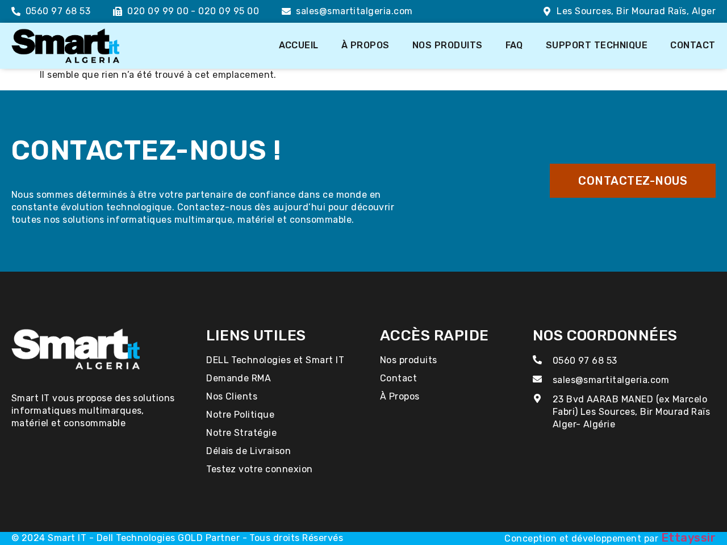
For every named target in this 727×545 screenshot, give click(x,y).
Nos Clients (231, 396)
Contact (692, 45)
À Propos (365, 45)
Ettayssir (688, 537)
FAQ (514, 45)
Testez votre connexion (259, 469)
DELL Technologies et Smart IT (275, 360)
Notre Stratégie (241, 432)
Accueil (299, 45)
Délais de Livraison (248, 451)
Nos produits (447, 45)
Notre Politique (240, 414)
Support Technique (596, 45)
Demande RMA (238, 378)
